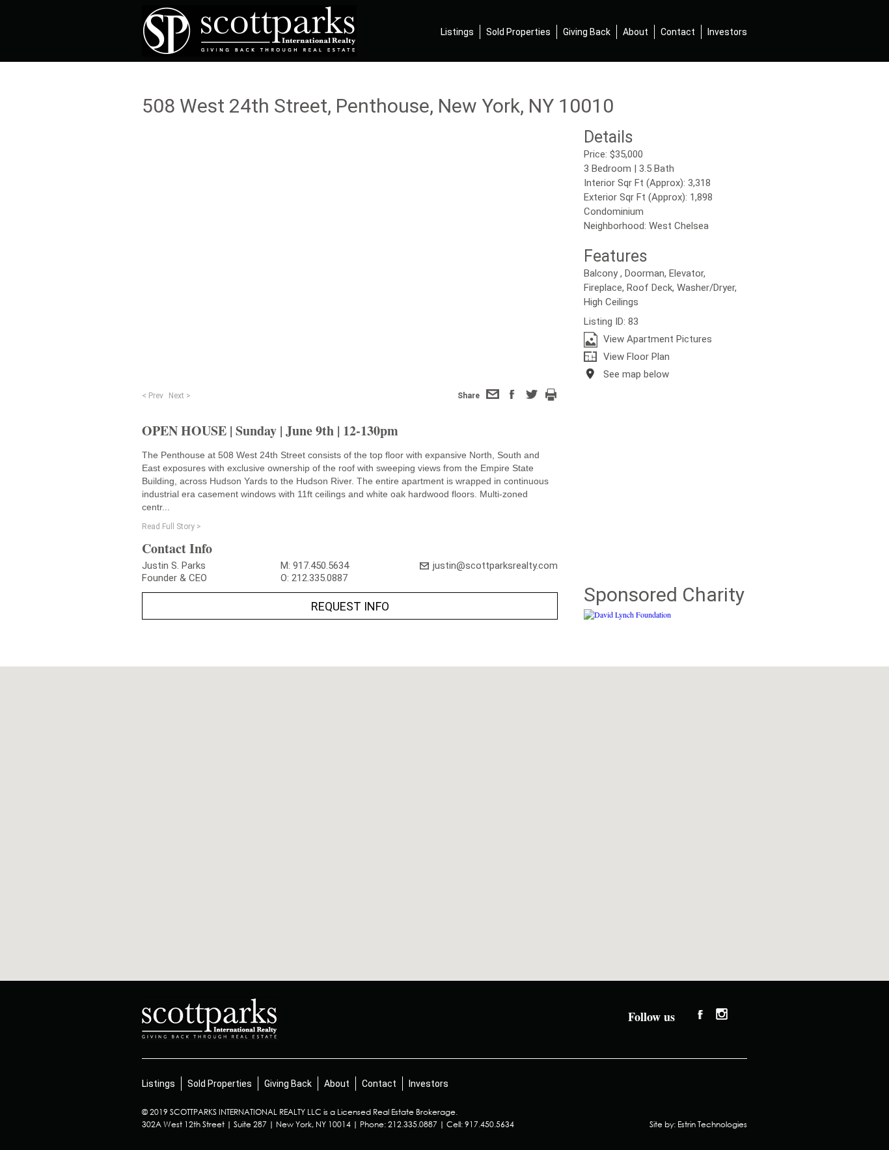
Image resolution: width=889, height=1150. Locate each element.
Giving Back (586, 32)
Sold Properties (518, 32)
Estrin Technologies (712, 1124)
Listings (457, 32)
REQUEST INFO (350, 606)
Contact (678, 32)
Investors (727, 32)
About (635, 32)
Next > (180, 395)
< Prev (152, 395)
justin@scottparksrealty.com (495, 565)
